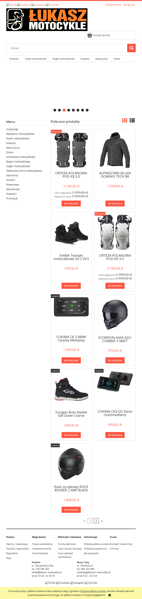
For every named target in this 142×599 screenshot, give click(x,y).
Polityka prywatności (95, 548)
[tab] (54, 110)
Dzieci (10, 152)
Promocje (12, 198)
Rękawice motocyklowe (20, 134)
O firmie (114, 548)
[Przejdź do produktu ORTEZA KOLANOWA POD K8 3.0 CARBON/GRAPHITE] (71, 150)
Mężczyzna (13, 147)
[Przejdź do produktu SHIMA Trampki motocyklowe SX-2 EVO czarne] (71, 232)
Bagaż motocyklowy (18, 161)
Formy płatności (67, 544)
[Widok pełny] (132, 120)
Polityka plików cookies (96, 544)
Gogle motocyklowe (18, 166)
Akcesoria (12, 175)
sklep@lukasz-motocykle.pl (46, 572)
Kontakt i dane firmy (121, 544)
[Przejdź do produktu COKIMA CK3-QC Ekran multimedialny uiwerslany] (115, 388)
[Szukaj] (131, 48)
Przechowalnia (40, 553)
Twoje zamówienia (42, 544)
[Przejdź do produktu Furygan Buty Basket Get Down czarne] (71, 389)
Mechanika (13, 189)
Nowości (11, 194)
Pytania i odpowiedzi (17, 548)
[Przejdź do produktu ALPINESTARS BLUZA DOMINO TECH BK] (115, 150)
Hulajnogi (12, 129)
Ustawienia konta (41, 548)
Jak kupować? (91, 553)
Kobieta (11, 143)
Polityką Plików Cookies (93, 591)
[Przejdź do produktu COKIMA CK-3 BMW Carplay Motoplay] (71, 314)
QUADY (10, 180)
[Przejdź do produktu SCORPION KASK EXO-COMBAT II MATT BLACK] (115, 315)
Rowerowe (12, 184)
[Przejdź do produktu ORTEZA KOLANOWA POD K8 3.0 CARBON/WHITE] (115, 232)
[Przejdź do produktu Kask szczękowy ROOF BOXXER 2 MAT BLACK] (71, 464)
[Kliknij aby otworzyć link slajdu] (71, 88)
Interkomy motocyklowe (20, 157)
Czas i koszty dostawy (70, 548)
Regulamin (12, 553)
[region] (71, 88)
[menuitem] (14, 59)
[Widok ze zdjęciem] (124, 120)
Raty (8, 558)
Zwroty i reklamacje (17, 544)
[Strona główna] (46, 19)
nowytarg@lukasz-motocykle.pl (93, 572)
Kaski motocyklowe (17, 138)
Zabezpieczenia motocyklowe (24, 170)
